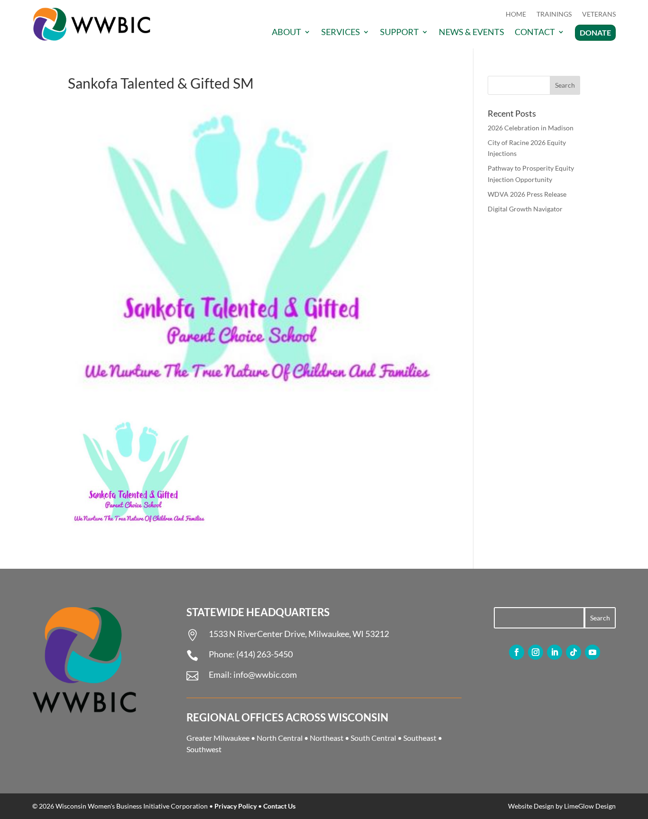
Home (516, 14)
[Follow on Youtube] (592, 652)
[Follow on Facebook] (516, 652)
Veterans (599, 14)
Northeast (326, 737)
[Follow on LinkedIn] (554, 652)
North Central (280, 737)
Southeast (419, 737)
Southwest (204, 749)
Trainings (554, 14)
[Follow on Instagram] (535, 652)
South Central (373, 737)
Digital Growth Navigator (525, 209)
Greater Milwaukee (218, 737)
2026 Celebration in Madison (531, 128)
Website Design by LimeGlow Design (562, 806)
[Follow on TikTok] (573, 652)
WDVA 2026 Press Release (527, 194)
